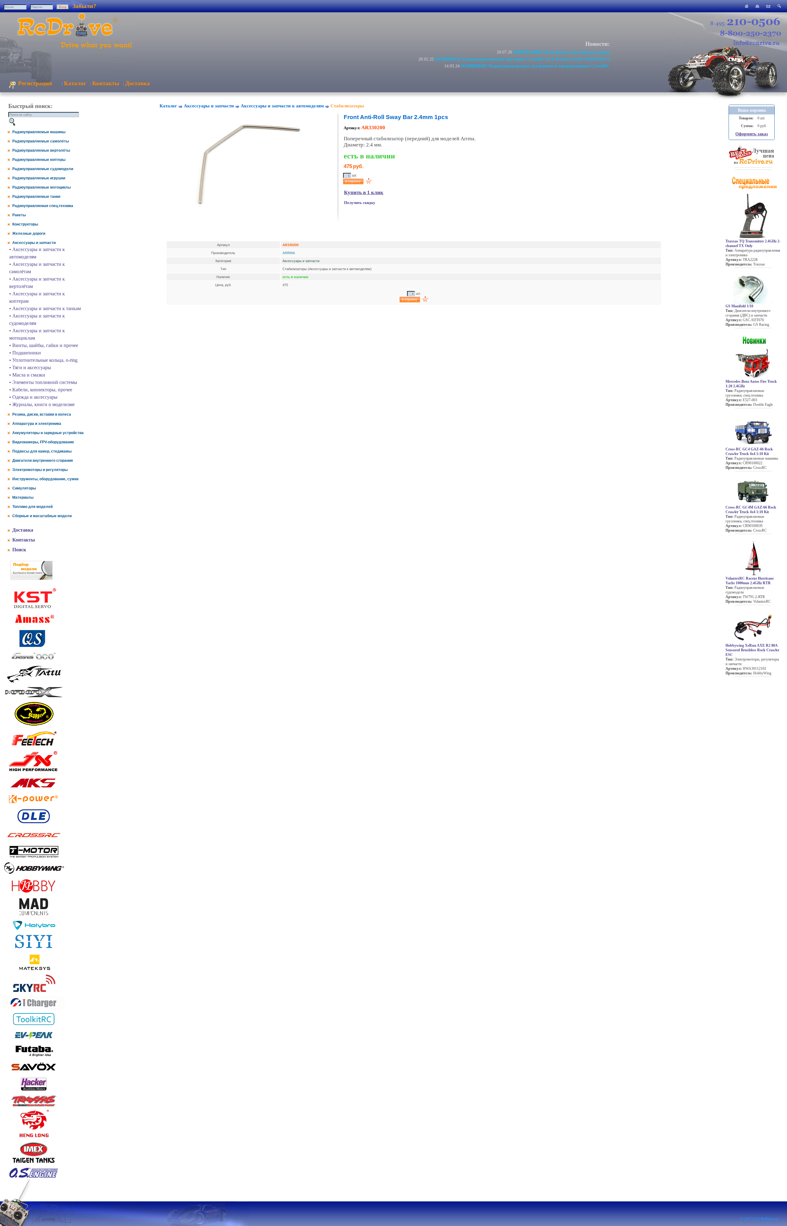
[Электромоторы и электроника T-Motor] (34, 857)
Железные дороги (28, 233)
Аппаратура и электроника (36, 423)
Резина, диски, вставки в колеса (41, 414)
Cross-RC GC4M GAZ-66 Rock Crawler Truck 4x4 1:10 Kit (751, 509)
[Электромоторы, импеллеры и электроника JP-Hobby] (34, 892)
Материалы (23, 497)
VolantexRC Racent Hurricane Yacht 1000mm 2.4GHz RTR (750, 580)
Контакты (105, 83)
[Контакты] (768, 6)
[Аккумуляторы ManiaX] (34, 696)
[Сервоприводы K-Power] (34, 804)
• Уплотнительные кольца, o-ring (43, 360)
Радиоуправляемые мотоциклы (41, 187)
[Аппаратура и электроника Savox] (33, 1071)
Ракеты (19, 215)
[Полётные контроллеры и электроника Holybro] (34, 928)
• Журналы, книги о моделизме (42, 404)
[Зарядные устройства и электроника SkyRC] (34, 992)
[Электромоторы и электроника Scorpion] (34, 725)
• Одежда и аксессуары (33, 397)
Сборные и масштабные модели (42, 516)
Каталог (75, 83)
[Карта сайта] (757, 6)
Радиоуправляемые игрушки (38, 178)
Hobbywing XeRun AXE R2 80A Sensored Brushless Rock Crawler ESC (752, 650)
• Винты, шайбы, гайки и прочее (43, 345)
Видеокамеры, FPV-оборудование (43, 442)
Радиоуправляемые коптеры (38, 160)
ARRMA (289, 253)
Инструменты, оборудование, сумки (45, 479)
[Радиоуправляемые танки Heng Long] (34, 1135)
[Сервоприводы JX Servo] (34, 772)
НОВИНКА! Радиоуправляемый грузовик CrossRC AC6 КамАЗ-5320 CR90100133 (522, 59)
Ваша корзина (752, 110)
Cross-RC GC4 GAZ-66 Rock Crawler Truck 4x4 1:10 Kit (749, 451)
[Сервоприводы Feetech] (34, 746)
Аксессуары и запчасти (34, 243)
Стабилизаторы (347, 105)
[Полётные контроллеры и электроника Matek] (34, 969)
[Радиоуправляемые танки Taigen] (34, 1163)
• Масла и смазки (27, 374)
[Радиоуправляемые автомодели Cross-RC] (33, 841)
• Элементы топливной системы (43, 382)
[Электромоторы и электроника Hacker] (33, 1090)
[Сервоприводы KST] (34, 607)
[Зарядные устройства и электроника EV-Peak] (34, 1040)
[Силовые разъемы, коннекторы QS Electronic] (34, 646)
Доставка (137, 83)
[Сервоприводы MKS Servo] (34, 788)
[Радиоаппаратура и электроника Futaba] (34, 1055)
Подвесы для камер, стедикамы (42, 451)
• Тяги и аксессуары (30, 367)
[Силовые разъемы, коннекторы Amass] (34, 624)
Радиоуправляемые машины (38, 132)
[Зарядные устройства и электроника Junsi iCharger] (34, 1007)
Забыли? (84, 6)
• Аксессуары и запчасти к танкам (45, 308)
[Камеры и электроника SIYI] (34, 948)
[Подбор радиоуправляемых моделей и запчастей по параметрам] (31, 578)
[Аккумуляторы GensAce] (33, 660)
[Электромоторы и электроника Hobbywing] (34, 873)
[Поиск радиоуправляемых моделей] (779, 6)
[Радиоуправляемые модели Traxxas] (34, 1105)
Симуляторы (24, 488)
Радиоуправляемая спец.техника (42, 206)
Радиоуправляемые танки (36, 196)
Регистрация (34, 83)
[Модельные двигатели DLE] (34, 823)
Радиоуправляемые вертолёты (41, 150)
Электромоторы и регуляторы (40, 470)
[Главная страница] (746, 6)
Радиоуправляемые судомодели (42, 169)
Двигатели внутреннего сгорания (42, 460)
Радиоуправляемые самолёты (40, 141)
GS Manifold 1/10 (739, 306)
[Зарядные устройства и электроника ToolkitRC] (34, 1025)
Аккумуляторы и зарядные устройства (48, 433)
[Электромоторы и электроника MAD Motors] (34, 915)
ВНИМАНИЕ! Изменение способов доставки (561, 51)
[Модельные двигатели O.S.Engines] (33, 1176)
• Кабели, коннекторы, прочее (40, 389)
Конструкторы (25, 224)
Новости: (597, 44)
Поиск (19, 549)
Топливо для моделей (32, 507)
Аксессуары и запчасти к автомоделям (282, 105)
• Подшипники (25, 352)
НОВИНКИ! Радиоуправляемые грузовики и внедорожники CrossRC (535, 65)
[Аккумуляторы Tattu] (34, 682)
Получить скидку (359, 202)
